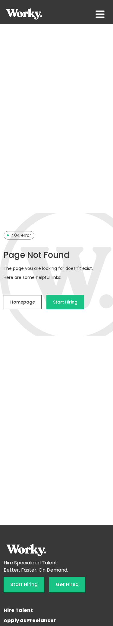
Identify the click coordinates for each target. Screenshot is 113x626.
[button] (100, 14)
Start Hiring (65, 302)
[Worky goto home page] (24, 14)
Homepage (22, 302)
